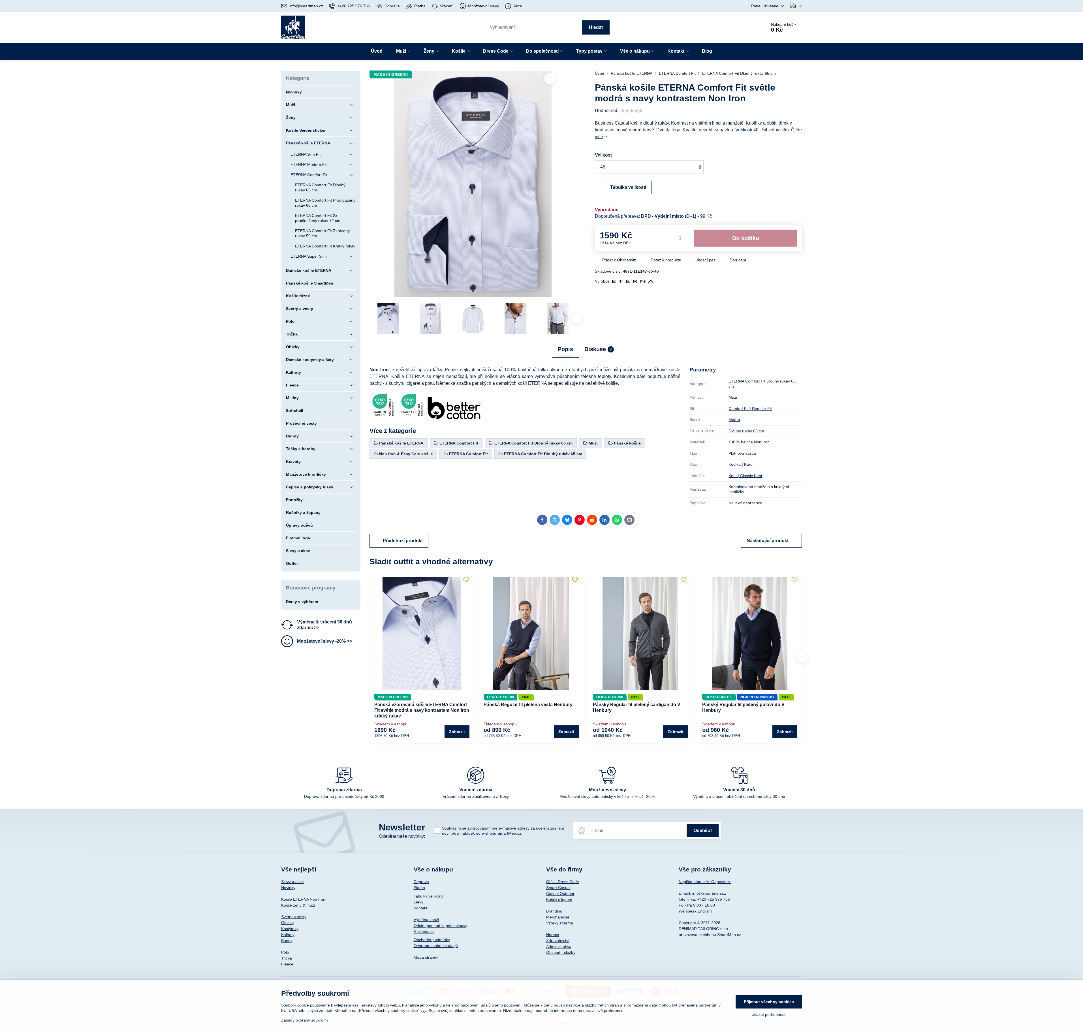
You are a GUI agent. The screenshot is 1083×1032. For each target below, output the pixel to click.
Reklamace (424, 931)
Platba (419, 887)
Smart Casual (558, 887)
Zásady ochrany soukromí (304, 1020)
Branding (554, 911)
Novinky (288, 887)
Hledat (596, 27)
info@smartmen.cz (709, 893)
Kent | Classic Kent (745, 475)
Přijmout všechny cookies (769, 1001)
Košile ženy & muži (298, 905)
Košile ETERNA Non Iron (303, 899)
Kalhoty (287, 934)
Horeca (552, 934)
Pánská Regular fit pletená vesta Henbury (528, 704)
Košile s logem (559, 899)
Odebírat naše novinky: (402, 836)
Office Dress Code (562, 881)
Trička (286, 958)
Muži (733, 397)
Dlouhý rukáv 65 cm (746, 431)
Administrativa (558, 946)
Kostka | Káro (741, 464)
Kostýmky (289, 928)
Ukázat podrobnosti (768, 1014)
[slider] (631, 110)
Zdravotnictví (557, 940)
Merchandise (557, 917)
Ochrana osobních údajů (436, 945)
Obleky (287, 922)
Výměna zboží (426, 919)
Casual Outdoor (560, 893)
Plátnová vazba (742, 453)
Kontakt (420, 908)
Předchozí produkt (403, 540)
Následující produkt (768, 540)
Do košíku (745, 238)
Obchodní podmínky (432, 939)
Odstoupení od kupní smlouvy (440, 925)
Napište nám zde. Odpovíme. (705, 881)
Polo (285, 952)
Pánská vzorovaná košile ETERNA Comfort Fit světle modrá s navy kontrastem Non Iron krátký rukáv (421, 710)
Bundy (286, 940)
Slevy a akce (292, 881)
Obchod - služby (560, 952)
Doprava (421, 881)
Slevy (418, 902)
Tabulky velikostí (428, 896)
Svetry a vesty (293, 917)
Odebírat (702, 830)
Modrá (734, 419)
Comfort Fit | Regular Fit (750, 408)
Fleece (287, 964)
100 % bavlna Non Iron (749, 442)
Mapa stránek (426, 957)
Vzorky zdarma (559, 923)
